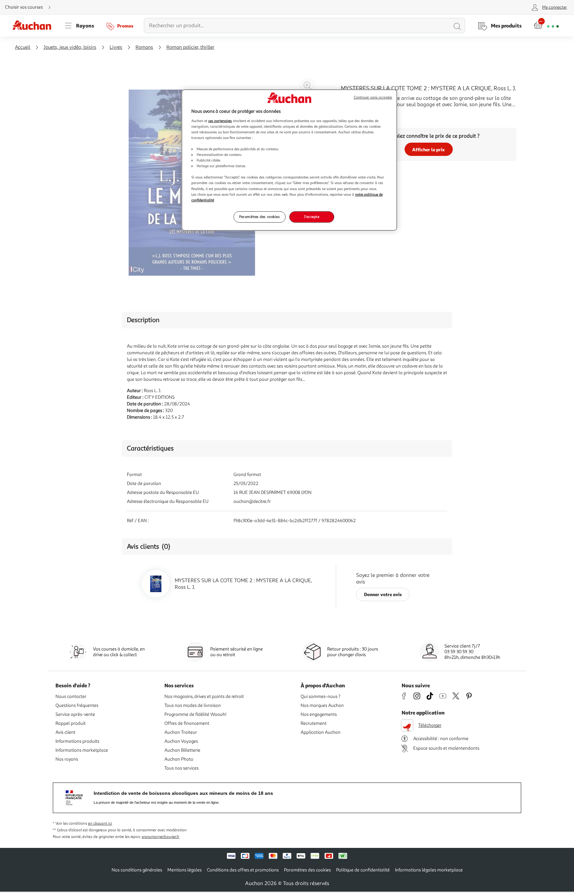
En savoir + (353, 114)
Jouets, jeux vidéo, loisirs (70, 47)
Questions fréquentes (76, 705)
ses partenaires (220, 120)
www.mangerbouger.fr (160, 836)
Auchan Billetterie (182, 750)
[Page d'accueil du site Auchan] (34, 25)
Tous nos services (181, 768)
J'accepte (311, 216)
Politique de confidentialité (363, 870)
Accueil (22, 47)
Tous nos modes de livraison (192, 705)
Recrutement (314, 723)
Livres (116, 47)
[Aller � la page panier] (546, 25)
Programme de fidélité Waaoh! (195, 714)
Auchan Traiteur (180, 732)
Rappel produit (70, 723)
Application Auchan (320, 732)
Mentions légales (184, 870)
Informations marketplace (81, 750)
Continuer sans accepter (373, 97)
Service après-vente (75, 714)
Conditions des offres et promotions (243, 870)
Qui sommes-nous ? (320, 696)
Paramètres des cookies (259, 216)
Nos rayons (66, 759)
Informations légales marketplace (429, 870)
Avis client (65, 732)
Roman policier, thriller (190, 47)
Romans (144, 47)
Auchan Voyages (181, 741)
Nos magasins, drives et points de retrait (204, 696)
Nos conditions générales (137, 870)
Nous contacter (70, 696)
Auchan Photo (178, 759)
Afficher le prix (428, 149)
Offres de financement (186, 723)
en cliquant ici (100, 823)
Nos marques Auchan (322, 705)
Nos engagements (319, 714)
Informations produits (77, 741)
